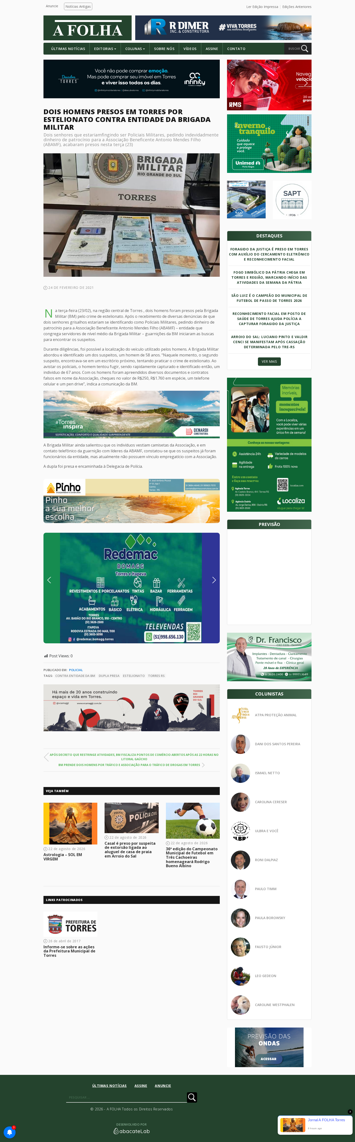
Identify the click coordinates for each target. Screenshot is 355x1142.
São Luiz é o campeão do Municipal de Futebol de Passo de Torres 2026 (269, 298)
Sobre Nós (164, 48)
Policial (76, 670)
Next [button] (210, 580)
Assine (212, 48)
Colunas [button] (133, 48)
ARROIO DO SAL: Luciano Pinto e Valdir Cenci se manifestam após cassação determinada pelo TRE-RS (269, 341)
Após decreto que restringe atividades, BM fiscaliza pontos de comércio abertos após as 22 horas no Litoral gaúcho (134, 757)
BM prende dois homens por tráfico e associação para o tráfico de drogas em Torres (129, 765)
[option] (131, 501)
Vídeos (190, 48)
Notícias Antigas (78, 6)
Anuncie (52, 6)
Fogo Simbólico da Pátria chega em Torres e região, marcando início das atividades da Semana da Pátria (269, 277)
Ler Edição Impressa (262, 6)
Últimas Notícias (68, 48)
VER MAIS (269, 361)
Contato (236, 48)
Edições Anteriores (297, 6)
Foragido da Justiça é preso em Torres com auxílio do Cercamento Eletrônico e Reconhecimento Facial (269, 254)
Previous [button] (56, 580)
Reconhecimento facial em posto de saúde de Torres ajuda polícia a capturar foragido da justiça (269, 318)
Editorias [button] (103, 48)
